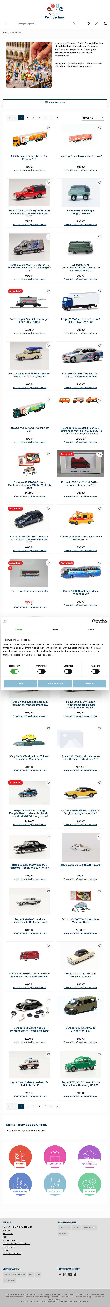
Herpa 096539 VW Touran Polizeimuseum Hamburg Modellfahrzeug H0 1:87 (80, 705)
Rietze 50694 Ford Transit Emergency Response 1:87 (80, 538)
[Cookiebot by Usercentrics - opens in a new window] (94, 621)
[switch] (41, 671)
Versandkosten (48, 1294)
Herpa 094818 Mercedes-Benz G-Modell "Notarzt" (29, 1084)
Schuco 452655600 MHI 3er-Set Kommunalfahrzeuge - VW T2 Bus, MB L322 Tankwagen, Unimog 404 (80, 431)
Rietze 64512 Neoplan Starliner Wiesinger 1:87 (80, 592)
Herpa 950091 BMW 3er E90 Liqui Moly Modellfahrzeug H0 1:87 (81, 375)
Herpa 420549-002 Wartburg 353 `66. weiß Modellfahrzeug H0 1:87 (29, 375)
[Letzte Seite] (57, 117)
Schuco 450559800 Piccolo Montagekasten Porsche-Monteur (29, 1029)
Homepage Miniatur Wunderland (17, 1227)
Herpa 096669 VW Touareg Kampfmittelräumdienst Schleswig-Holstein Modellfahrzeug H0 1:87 (29, 813)
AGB (4, 1237)
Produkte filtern (57, 102)
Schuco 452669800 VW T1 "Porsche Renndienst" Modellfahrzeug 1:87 (29, 975)
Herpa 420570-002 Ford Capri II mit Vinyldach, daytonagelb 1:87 (80, 812)
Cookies (6, 1250)
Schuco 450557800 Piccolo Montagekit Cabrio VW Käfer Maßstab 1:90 (29, 485)
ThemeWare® (83, 1301)
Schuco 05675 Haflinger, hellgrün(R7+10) (80, 212)
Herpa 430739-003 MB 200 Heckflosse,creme (80, 975)
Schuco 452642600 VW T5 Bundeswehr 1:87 (81, 1029)
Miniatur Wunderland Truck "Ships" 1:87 (29, 429)
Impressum (8, 1234)
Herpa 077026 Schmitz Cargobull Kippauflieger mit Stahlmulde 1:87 (29, 703)
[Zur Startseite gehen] (55, 12)
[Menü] (6, 24)
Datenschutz (9, 1247)
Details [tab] (55, 629)
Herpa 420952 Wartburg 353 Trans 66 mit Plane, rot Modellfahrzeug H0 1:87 (29, 213)
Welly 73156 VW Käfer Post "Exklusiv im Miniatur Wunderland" (29, 758)
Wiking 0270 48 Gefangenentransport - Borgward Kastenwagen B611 (80, 268)
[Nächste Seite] (51, 117)
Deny (20, 683)
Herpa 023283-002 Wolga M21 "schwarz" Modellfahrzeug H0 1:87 (29, 866)
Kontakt (6, 1230)
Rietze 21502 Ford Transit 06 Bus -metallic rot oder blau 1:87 (80, 483)
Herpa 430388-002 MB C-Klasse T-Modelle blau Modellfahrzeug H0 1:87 (29, 539)
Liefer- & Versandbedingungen (16, 1244)
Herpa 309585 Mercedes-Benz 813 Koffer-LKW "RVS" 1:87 (80, 320)
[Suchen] (74, 24)
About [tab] (91, 629)
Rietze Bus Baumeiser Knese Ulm (29, 591)
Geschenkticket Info (12, 1254)
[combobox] (43, 24)
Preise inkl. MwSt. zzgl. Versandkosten (29, 170)
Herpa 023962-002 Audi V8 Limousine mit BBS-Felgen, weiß (29, 921)
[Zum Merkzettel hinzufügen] (48, 128)
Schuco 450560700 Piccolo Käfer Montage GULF (81, 921)
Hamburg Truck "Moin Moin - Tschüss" (80, 156)
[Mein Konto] (96, 23)
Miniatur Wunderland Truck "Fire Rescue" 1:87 (29, 157)
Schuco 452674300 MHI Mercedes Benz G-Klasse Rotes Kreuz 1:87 (81, 758)
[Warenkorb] (104, 23)
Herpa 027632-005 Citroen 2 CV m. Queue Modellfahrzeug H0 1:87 (80, 1084)
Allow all (90, 683)
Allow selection (55, 683)
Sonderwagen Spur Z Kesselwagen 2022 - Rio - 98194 (29, 320)
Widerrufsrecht (10, 1240)
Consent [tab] (19, 629)
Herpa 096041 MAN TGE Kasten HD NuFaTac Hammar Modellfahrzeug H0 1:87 (29, 268)
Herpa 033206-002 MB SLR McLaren (80, 865)
